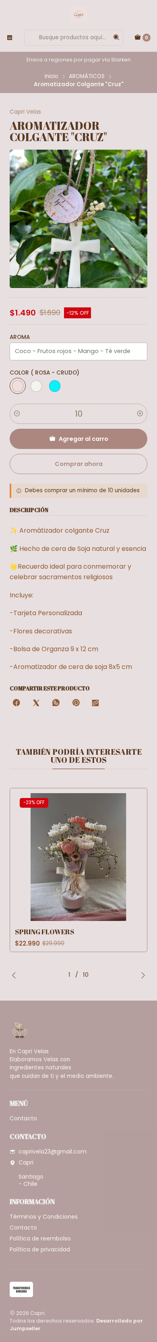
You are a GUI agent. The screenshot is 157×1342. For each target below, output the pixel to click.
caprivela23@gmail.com (53, 1151)
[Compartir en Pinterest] (76, 703)
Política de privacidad (40, 1249)
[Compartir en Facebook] (16, 703)
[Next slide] (141, 975)
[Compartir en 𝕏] (36, 703)
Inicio (51, 76)
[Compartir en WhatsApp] (56, 703)
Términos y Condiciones (44, 1217)
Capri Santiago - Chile (31, 1173)
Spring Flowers (44, 931)
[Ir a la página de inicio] (78, 14)
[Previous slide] (16, 975)
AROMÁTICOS (87, 76)
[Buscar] (116, 38)
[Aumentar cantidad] (140, 413)
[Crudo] (36, 386)
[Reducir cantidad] (17, 413)
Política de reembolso (40, 1238)
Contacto (23, 1118)
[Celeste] (55, 386)
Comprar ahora (79, 464)
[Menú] (9, 37)
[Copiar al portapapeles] (95, 703)
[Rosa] (18, 386)
